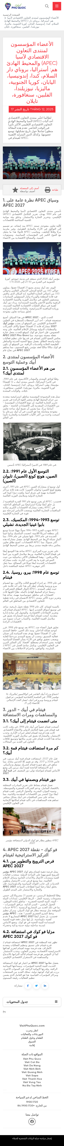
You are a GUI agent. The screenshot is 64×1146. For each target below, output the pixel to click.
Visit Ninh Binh (32, 1069)
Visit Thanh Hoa (32, 1079)
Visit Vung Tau (32, 1082)
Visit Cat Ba (32, 1062)
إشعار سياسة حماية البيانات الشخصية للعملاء (32, 1138)
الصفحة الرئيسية (11, 15)
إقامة (32, 1045)
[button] (56, 1001)
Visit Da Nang (32, 1065)
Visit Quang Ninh (32, 1072)
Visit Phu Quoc (32, 1059)
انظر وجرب (32, 1030)
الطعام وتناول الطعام (32, 1038)
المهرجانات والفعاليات (32, 1034)
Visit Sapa (32, 1075)
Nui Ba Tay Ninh (32, 1085)
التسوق (32, 1041)
